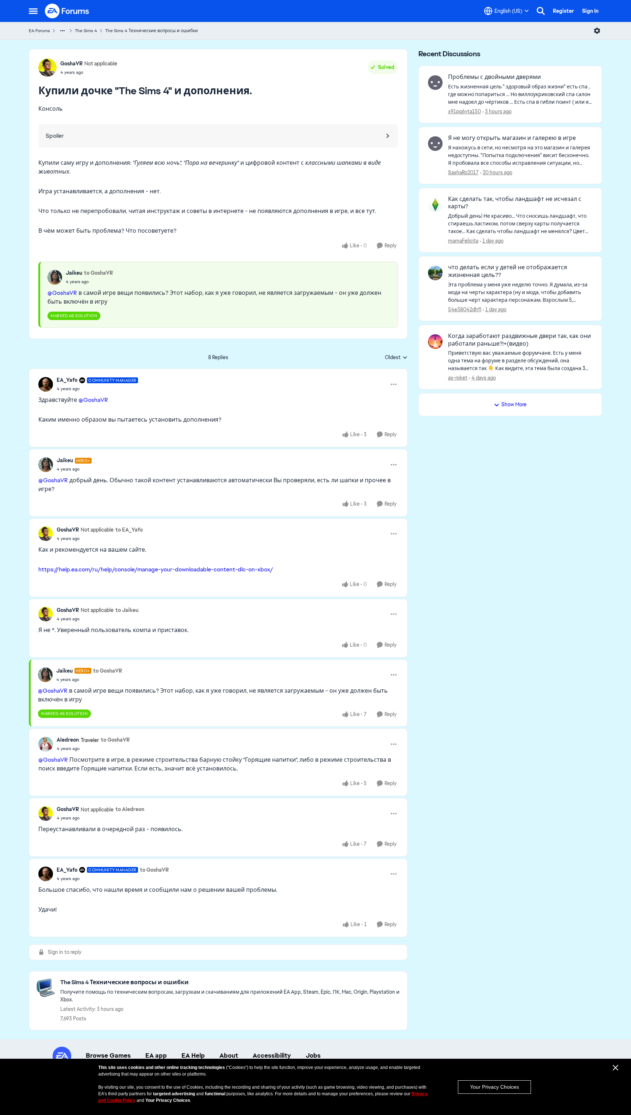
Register (563, 11)
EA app (156, 1055)
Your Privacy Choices (494, 1087)
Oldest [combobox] (396, 357)
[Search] (540, 11)
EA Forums (39, 31)
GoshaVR (71, 63)
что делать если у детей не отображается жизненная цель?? (507, 271)
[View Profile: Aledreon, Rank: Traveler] (45, 744)
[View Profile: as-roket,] (435, 341)
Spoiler (55, 136)
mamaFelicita (463, 240)
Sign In (590, 11)
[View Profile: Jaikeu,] (54, 277)
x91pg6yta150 (464, 111)
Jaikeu (74, 273)
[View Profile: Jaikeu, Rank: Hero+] (45, 464)
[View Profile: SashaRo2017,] (435, 143)
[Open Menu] (597, 31)
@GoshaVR (62, 293)
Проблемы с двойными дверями (494, 77)
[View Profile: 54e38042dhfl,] (435, 273)
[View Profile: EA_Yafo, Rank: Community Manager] (45, 384)
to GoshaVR (98, 273)
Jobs (313, 1055)
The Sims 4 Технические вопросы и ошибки (151, 31)
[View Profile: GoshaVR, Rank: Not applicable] (47, 67)
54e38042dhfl (464, 309)
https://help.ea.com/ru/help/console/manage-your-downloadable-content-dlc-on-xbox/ (155, 569)
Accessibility (272, 1055)
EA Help (193, 1055)
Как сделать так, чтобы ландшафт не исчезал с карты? (514, 202)
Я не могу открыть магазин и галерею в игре (512, 138)
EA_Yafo (67, 380)
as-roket (457, 377)
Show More (514, 404)
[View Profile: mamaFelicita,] (435, 204)
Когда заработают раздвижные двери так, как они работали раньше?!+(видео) (519, 339)
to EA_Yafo (129, 529)
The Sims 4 (86, 31)
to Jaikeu (126, 610)
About (228, 1055)
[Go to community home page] (67, 11)
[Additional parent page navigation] (62, 31)
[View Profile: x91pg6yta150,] (435, 82)
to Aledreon (129, 809)
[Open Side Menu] (33, 10)
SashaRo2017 (463, 172)
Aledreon (68, 740)
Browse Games (108, 1055)
